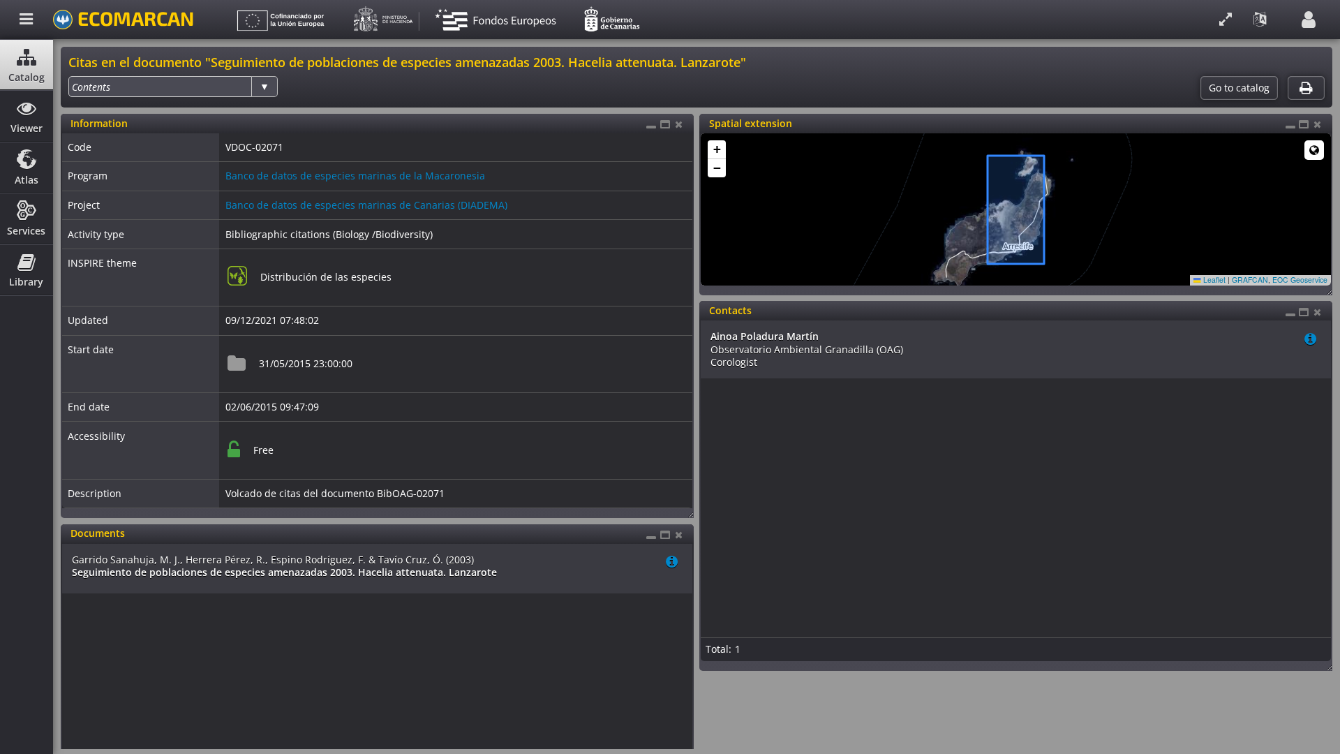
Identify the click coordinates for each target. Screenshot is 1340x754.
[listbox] (173, 86)
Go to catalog (1239, 88)
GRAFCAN (1250, 279)
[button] (717, 149)
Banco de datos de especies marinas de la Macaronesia (355, 175)
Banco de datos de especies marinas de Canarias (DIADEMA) (366, 205)
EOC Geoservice (1299, 279)
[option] (91, 87)
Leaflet (1213, 279)
